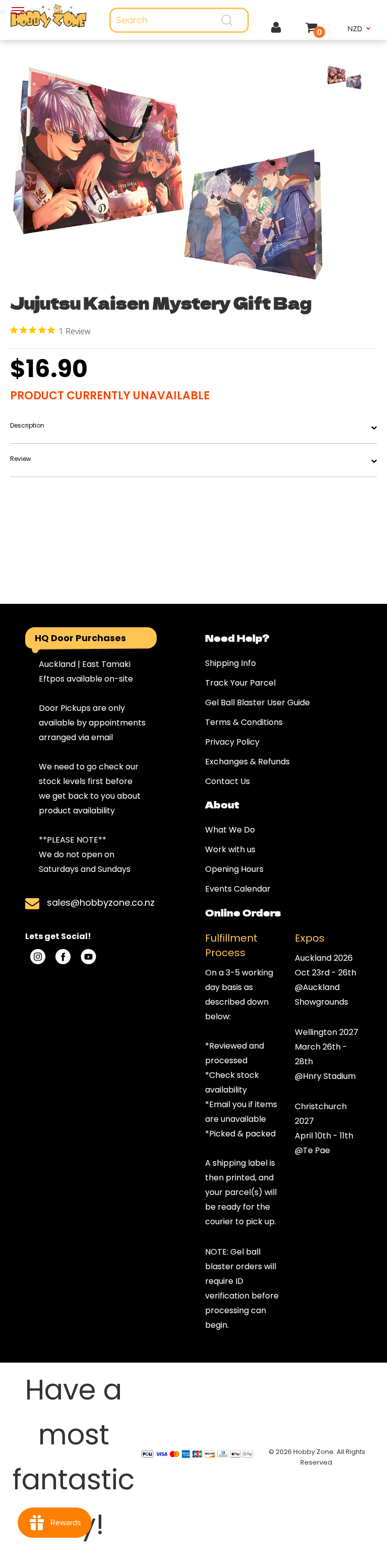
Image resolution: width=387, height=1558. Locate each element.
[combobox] (179, 20)
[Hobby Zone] (48, 16)
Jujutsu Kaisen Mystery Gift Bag (160, 302)
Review (20, 458)
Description (27, 425)
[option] (168, 175)
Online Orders (243, 912)
